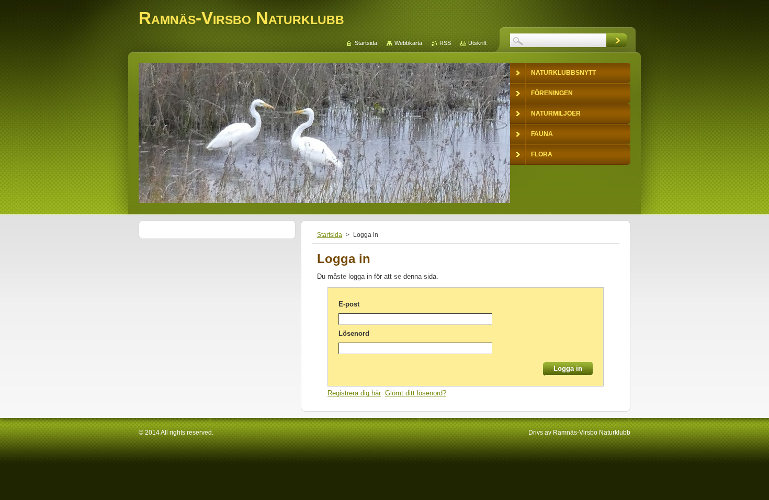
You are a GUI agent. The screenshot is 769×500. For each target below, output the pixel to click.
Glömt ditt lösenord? (415, 393)
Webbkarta (408, 43)
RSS (445, 43)
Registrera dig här (354, 393)
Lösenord (353, 333)
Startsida (329, 235)
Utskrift (477, 43)
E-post (348, 304)
